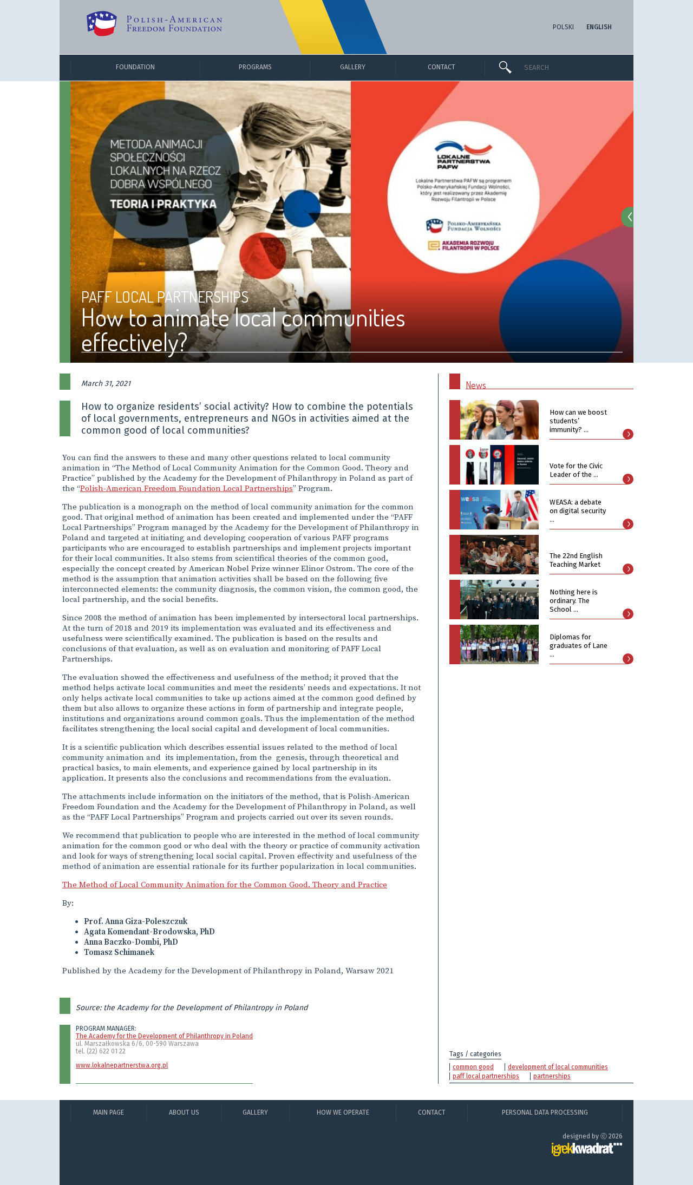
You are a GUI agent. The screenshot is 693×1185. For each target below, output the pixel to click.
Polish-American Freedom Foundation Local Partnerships (186, 488)
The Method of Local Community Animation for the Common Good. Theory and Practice (224, 885)
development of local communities (558, 1067)
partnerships (552, 1076)
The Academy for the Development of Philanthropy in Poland (164, 1036)
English (599, 27)
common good (473, 1067)
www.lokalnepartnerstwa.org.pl (122, 1065)
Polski (563, 27)
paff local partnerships (486, 1076)
